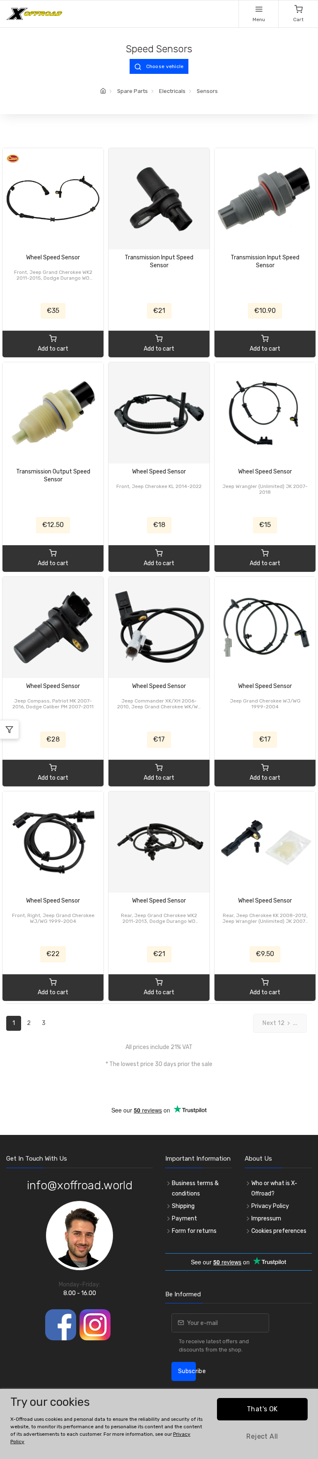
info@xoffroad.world (79, 1185)
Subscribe (187, 1371)
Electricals (172, 91)
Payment (184, 1218)
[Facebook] (60, 1324)
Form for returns (194, 1231)
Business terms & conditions (195, 1188)
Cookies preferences (278, 1231)
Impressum (266, 1218)
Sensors (207, 91)
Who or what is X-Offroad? (274, 1188)
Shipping (183, 1206)
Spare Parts (132, 91)
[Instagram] (95, 1324)
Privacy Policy (270, 1206)
